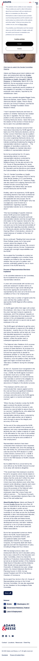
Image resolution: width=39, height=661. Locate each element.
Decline (19, 48)
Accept (19, 44)
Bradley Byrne (15, 504)
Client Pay (26, 642)
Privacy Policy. (23, 24)
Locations (11, 642)
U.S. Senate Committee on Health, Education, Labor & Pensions (18, 79)
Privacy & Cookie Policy (17, 655)
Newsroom (19, 642)
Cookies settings (19, 39)
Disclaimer (5, 655)
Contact (4, 642)
